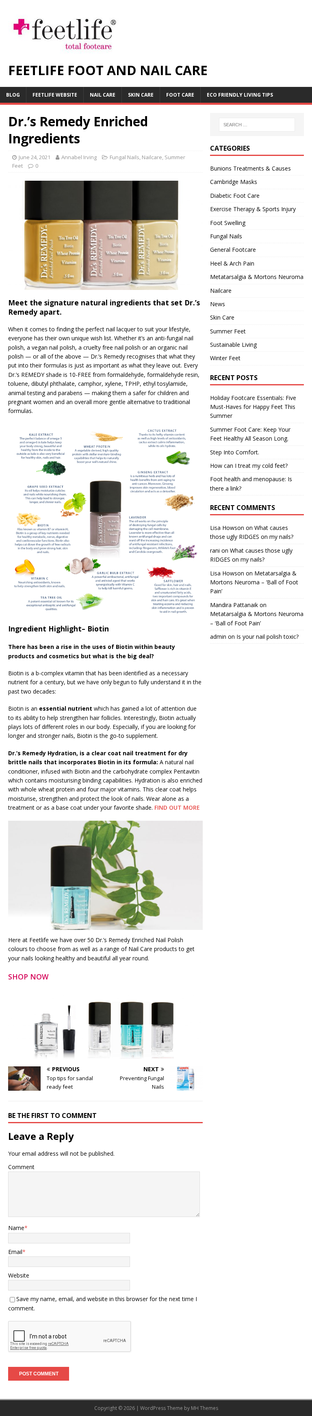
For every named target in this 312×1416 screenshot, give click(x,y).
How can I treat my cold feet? (249, 465)
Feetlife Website (54, 94)
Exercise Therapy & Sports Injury (253, 209)
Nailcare (152, 157)
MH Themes (204, 1408)
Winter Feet (225, 358)
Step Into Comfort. (234, 452)
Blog (13, 94)
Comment (21, 1167)
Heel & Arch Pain (232, 263)
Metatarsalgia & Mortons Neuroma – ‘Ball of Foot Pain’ (254, 582)
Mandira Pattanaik (234, 605)
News (217, 304)
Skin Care (222, 317)
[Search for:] (257, 125)
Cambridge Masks (233, 182)
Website (18, 1275)
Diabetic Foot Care (235, 195)
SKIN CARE (141, 94)
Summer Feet (228, 331)
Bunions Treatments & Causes (250, 168)
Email (15, 1252)
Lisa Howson (227, 528)
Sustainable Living (233, 344)
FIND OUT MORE (177, 807)
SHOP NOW (28, 976)
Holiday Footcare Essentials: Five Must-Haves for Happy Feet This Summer (253, 407)
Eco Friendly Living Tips (240, 94)
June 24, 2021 (34, 157)
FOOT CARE (180, 94)
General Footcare (233, 249)
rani (215, 550)
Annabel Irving (79, 157)
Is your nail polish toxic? (267, 636)
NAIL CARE (102, 94)
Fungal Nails (124, 157)
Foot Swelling (227, 223)
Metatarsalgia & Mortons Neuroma (256, 277)
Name (16, 1228)
